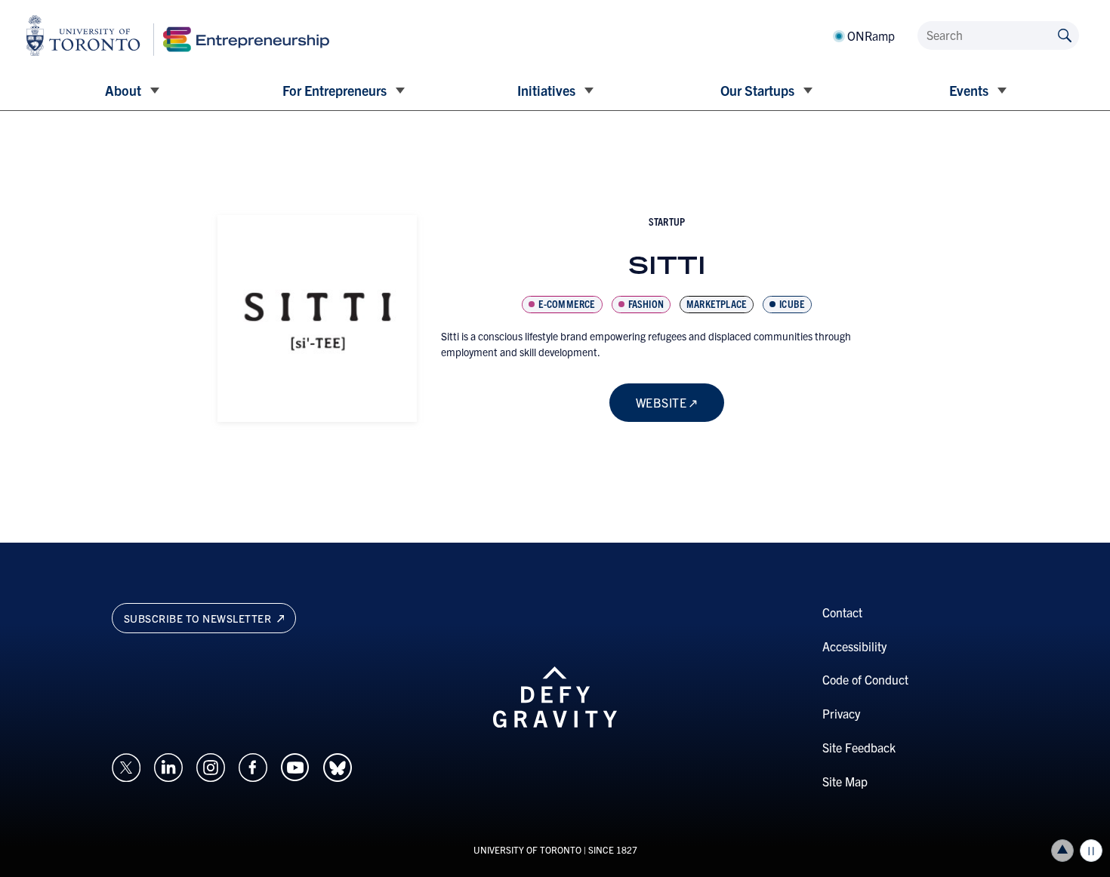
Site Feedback (859, 747)
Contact (842, 612)
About (123, 90)
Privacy (841, 713)
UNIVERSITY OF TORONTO (527, 849)
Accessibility (854, 646)
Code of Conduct (865, 679)
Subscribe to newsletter (199, 618)
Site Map (845, 781)
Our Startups (757, 90)
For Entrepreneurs (334, 90)
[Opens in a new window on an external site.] (126, 765)
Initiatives (546, 90)
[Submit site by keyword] (1064, 34)
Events (968, 90)
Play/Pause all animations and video (1091, 850)
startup (667, 221)
